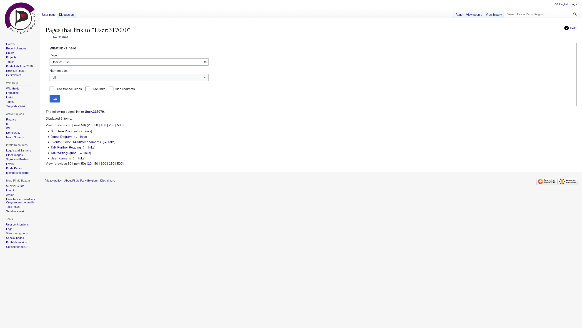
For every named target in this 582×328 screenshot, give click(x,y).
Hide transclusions (68, 89)
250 (111, 125)
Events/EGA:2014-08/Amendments (76, 142)
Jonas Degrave (62, 136)
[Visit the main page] (20, 18)
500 (120, 125)
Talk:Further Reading (66, 147)
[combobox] (129, 62)
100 (103, 125)
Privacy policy (53, 180)
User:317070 (60, 37)
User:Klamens (61, 158)
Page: (54, 55)
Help (573, 28)
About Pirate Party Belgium (81, 180)
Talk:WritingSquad (64, 153)
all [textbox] (54, 77)
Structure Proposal (64, 131)
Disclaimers (107, 180)
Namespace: (59, 70)
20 (90, 125)
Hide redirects (125, 89)
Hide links (98, 89)
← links (85, 131)
